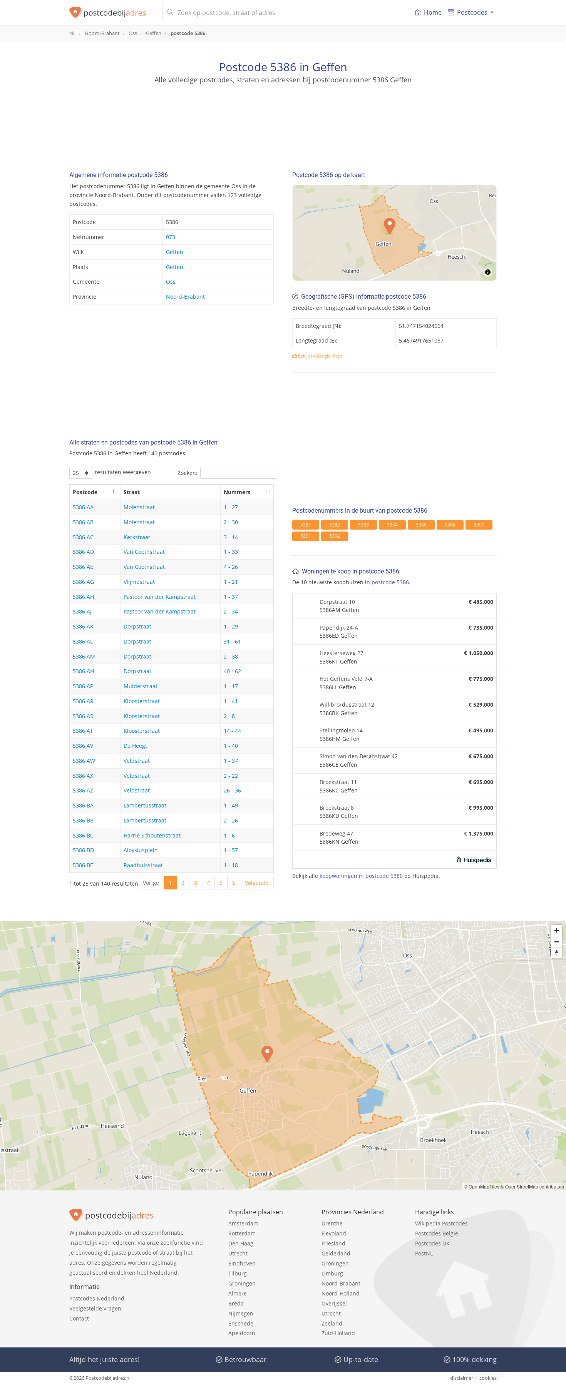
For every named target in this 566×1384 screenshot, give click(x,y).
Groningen (242, 1283)
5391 (305, 536)
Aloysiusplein (141, 850)
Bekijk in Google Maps (319, 356)
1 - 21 (231, 581)
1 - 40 (231, 745)
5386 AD (83, 551)
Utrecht (238, 1253)
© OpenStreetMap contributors (532, 1186)
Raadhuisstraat (143, 865)
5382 (334, 525)
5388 (450, 525)
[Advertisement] (283, 119)
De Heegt (135, 745)
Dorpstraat (137, 626)
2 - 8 (229, 716)
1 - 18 (231, 865)
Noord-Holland (341, 1293)
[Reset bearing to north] (556, 952)
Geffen (174, 252)
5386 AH (83, 596)
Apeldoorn (241, 1333)
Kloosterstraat (142, 701)
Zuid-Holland (338, 1333)
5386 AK (83, 626)
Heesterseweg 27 (341, 653)
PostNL (424, 1253)
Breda (236, 1303)
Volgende (257, 882)
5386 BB (83, 820)
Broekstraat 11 (338, 782)
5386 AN (83, 671)
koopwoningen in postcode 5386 (361, 875)
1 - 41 (231, 701)
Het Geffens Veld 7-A (346, 678)
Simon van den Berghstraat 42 (359, 756)
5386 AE (83, 566)
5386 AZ (83, 790)
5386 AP (83, 686)
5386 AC (83, 537)
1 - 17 (231, 686)
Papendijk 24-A (339, 627)
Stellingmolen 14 (341, 730)
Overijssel (334, 1303)
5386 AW (84, 760)
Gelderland (336, 1253)
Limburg (332, 1273)
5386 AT (83, 730)
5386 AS (83, 716)
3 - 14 (231, 537)
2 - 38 (231, 656)
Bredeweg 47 (336, 833)
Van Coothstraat (144, 551)
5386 (421, 525)
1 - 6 (229, 835)
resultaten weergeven (122, 472)
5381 (305, 525)
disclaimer (461, 1377)
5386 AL (83, 641)
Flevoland (334, 1233)
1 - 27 (231, 507)
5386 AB (83, 522)
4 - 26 (231, 566)
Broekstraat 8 (337, 807)
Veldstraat (137, 760)
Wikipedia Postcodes (441, 1223)
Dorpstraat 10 (337, 601)
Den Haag (240, 1243)
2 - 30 (231, 522)
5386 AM (84, 656)
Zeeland (332, 1323)
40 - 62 (232, 671)
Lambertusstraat (145, 805)
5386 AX (83, 775)
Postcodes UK (432, 1243)
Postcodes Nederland (96, 1298)
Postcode (85, 492)
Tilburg (237, 1273)
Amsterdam (243, 1223)
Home (433, 12)
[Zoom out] (556, 941)
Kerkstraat (137, 537)
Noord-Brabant (185, 296)
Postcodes (472, 12)
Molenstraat (139, 507)
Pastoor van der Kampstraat (160, 596)
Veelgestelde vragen (95, 1308)
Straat (132, 492)
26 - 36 (232, 790)
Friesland (333, 1243)
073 (170, 237)
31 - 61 (232, 641)
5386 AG (83, 581)
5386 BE (83, 865)
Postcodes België (436, 1233)
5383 (363, 525)
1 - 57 (231, 850)
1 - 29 (231, 626)
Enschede (240, 1323)
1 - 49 (231, 805)
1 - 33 (231, 551)
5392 (334, 536)
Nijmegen (240, 1313)
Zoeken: (188, 472)
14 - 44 (232, 730)
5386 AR (83, 701)
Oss (171, 281)
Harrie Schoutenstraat (152, 835)
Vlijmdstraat (139, 581)
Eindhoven (242, 1263)
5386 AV (83, 745)
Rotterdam (242, 1233)
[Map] (283, 1055)
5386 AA (83, 507)
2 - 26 (231, 820)
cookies (488, 1377)
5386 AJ (82, 611)
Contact (79, 1318)
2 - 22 (231, 775)
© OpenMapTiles (481, 1186)
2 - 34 (231, 611)
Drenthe (332, 1223)
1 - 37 (231, 596)
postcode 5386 (390, 582)
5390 (479, 525)
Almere (237, 1293)
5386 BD (83, 850)
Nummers (237, 492)
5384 (392, 525)
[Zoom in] (556, 930)
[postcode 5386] (112, 12)
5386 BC (83, 835)
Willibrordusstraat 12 (347, 704)
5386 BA (83, 805)
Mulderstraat (140, 686)
